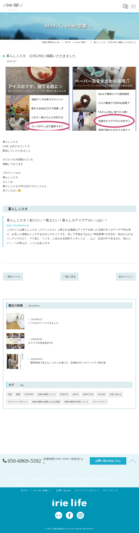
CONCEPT (28, 394)
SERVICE (64, 394)
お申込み (32, 484)
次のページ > (126, 276)
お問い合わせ (115, 394)
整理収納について (42, 479)
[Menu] (133, 6)
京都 (10, 394)
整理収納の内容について (105, 479)
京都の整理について (47, 394)
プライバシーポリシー (18, 402)
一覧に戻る (69, 276)
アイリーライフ (99, 402)
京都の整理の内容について (76, 402)
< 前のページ (13, 276)
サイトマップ (110, 490)
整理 (18, 394)
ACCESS (101, 394)
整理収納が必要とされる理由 (72, 479)
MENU (76, 394)
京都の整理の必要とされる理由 (46, 402)
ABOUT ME (88, 394)
